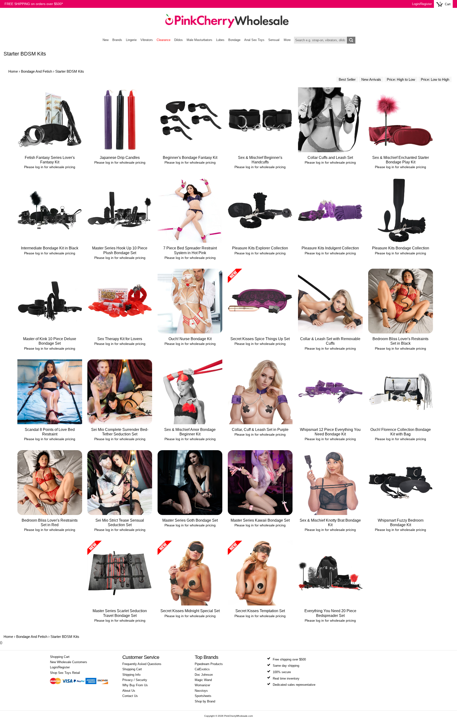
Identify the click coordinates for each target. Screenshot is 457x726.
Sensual (273, 40)
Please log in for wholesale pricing (49, 167)
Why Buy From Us (135, 685)
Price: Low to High (435, 79)
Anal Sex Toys (254, 40)
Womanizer (202, 685)
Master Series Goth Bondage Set (190, 520)
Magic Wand (203, 680)
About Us (128, 690)
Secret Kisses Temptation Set (260, 611)
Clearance (163, 40)
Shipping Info (131, 674)
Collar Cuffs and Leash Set (330, 158)
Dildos (178, 40)
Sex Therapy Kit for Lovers (119, 339)
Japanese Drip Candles (120, 158)
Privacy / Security (134, 680)
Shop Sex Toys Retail (65, 673)
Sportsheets (203, 696)
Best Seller (347, 79)
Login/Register (422, 4)
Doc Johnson (204, 674)
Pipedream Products (209, 664)
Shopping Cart (60, 657)
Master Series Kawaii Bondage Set (260, 520)
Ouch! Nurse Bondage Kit (190, 339)
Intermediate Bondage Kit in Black (49, 248)
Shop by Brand (205, 701)
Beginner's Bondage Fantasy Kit (190, 158)
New (106, 40)
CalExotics (202, 669)
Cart (448, 4)
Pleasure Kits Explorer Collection (260, 248)
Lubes (220, 40)
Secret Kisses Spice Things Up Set (260, 339)
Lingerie (131, 40)
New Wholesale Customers (68, 662)
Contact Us (130, 696)
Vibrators (146, 40)
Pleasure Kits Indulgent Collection (330, 248)
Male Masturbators (199, 40)
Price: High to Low (401, 79)
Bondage (234, 40)
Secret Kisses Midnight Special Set (190, 611)
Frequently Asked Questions (141, 664)
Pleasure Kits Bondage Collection (400, 248)
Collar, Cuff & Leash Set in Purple (260, 430)
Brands (117, 40)
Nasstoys (201, 690)
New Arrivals (371, 79)
